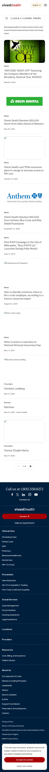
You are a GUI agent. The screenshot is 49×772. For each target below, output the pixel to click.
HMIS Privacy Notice (10, 738)
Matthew (9, 407)
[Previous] (18, 466)
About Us (6, 670)
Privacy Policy (7, 721)
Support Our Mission (11, 703)
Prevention (7, 574)
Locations (7, 629)
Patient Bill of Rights (10, 734)
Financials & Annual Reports (14, 708)
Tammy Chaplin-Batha (16, 450)
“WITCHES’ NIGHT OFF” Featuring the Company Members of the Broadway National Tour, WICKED (22, 74)
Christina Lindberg (14, 388)
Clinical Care (8, 531)
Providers (7, 639)
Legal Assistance (9, 619)
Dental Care (7, 560)
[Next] (30, 466)
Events (5, 699)
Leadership (7, 685)
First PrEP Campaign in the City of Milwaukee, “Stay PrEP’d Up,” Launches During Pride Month (22, 245)
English (35, 5)
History (5, 690)
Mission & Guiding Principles (14, 680)
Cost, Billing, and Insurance (14, 655)
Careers (5, 713)
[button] (45, 5)
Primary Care (7, 541)
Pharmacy (6, 550)
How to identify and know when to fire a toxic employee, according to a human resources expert (23, 295)
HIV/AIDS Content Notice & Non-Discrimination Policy (23, 730)
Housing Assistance (10, 614)
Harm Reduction (9, 580)
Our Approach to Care (11, 676)
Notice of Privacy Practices (13, 726)
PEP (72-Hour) (8, 564)
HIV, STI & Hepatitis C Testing (15, 585)
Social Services (9, 599)
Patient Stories (8, 660)
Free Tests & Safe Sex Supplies (16, 589)
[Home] (24, 509)
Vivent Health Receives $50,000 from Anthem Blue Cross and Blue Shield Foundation (22, 220)
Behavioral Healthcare (11, 555)
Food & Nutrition (9, 610)
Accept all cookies (24, 759)
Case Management (10, 605)
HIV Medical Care (9, 537)
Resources (7, 649)
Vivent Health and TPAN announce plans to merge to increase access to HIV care (24, 170)
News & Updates (9, 694)
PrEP (4, 546)
